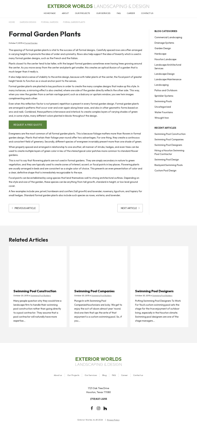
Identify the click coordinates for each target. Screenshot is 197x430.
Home (12, 22)
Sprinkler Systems (164, 95)
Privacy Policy (113, 420)
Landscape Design (165, 73)
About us (58, 375)
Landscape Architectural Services (168, 66)
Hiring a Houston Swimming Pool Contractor (169, 152)
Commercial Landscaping (168, 37)
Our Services (91, 375)
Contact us (138, 375)
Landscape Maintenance (168, 79)
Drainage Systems (164, 42)
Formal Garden (49, 22)
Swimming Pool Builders (41, 295)
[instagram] (98, 408)
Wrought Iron (162, 117)
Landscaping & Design (99, 6)
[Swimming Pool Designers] (159, 264)
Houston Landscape (165, 59)
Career (124, 375)
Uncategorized (163, 106)
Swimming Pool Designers (168, 144)
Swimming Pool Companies (169, 139)
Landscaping (162, 84)
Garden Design (28, 22)
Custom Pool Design (165, 170)
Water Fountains (164, 112)
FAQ (114, 375)
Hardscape (160, 53)
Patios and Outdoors (166, 90)
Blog (104, 375)
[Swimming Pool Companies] (98, 264)
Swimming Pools (163, 101)
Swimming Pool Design (167, 159)
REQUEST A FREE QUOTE (28, 124)
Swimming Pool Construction (170, 133)
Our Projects (73, 375)
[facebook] (92, 408)
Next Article (129, 208)
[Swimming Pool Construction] (38, 264)
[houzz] (105, 408)
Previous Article (25, 208)
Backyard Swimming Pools (169, 165)
